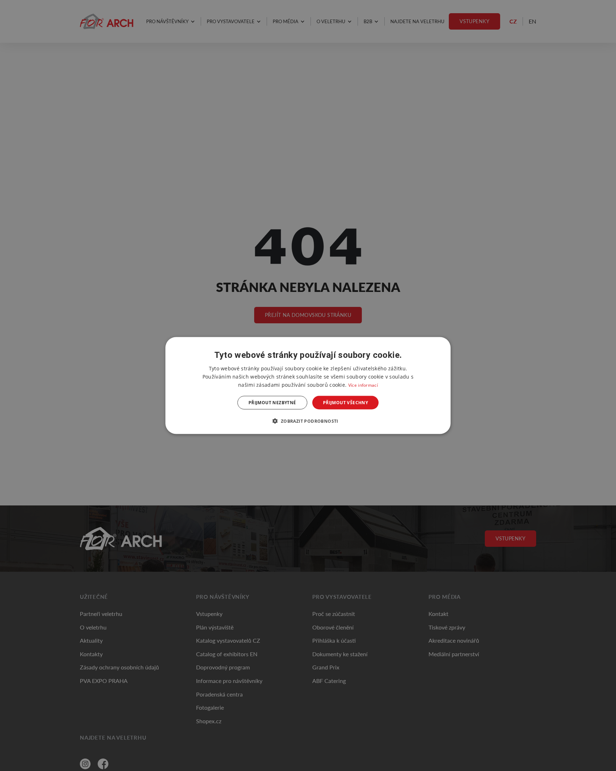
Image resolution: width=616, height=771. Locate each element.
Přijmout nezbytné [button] (272, 403)
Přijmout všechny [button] (345, 403)
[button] (308, 421)
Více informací (363, 385)
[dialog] (308, 385)
